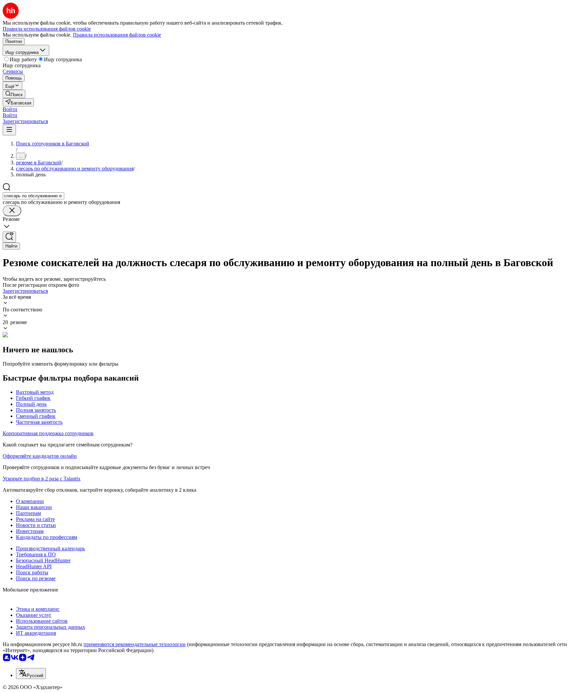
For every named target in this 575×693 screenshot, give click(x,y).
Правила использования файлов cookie (117, 35)
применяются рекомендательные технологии (135, 644)
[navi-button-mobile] (9, 129)
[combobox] (33, 195)
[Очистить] (12, 210)
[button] (10, 109)
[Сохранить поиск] (9, 237)
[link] (14, 94)
